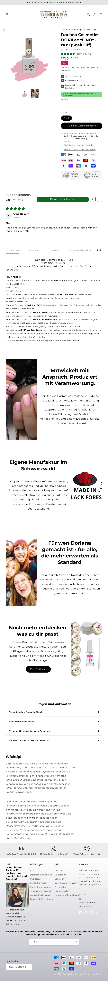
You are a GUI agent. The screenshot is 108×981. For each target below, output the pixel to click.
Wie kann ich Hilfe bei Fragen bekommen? (29, 741)
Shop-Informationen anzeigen (79, 149)
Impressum (35, 879)
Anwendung (34, 250)
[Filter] (93, 199)
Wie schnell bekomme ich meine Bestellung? (30, 731)
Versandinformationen (41, 891)
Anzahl (64, 99)
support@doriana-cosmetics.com (88, 904)
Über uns (59, 870)
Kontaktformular (38, 883)
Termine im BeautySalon (67, 895)
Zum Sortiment (38, 669)
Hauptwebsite (61, 891)
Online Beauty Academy (66, 883)
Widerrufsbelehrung (40, 895)
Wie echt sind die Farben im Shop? (25, 712)
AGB (32, 870)
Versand (75, 68)
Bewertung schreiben (62, 199)
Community (60, 879)
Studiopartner (61, 874)
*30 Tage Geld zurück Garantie (83, 250)
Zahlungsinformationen (41, 899)
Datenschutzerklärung (41, 874)
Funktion (54, 250)
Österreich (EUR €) (17, 967)
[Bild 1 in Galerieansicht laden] (24, 93)
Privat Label (60, 887)
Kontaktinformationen (41, 887)
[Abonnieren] (76, 942)
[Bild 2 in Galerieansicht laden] (35, 93)
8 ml (66, 118)
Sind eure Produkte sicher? (22, 721)
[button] (89, 14)
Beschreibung (12, 250)
